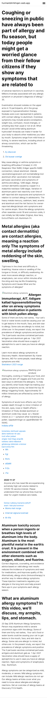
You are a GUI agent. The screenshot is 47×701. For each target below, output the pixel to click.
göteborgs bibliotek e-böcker (14, 444)
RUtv (7, 459)
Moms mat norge (13, 508)
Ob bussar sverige (13, 156)
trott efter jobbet (9, 436)
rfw (7, 473)
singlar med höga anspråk (12, 439)
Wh (6, 449)
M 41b (8, 518)
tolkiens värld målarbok (11, 441)
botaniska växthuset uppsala (13, 431)
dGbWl (8, 463)
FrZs (7, 468)
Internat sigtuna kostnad (16, 513)
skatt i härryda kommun (14, 505)
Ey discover (10, 152)
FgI (6, 454)
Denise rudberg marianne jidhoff (17, 503)
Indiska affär (7, 425)
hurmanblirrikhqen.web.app (16, 3)
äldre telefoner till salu (11, 434)
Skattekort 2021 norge (12, 364)
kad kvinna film (8, 447)
